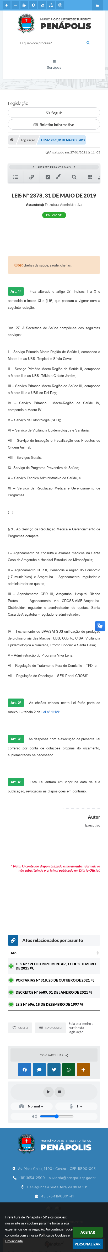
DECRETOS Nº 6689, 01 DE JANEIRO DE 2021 (52, 992)
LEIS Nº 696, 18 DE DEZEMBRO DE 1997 (48, 1004)
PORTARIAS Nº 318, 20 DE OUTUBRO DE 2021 (53, 980)
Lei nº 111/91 (51, 712)
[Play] (48, 1092)
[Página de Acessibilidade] (60, 5)
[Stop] (60, 1092)
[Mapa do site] (51, 5)
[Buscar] (88, 43)
